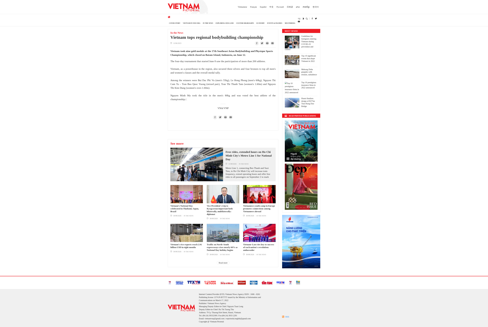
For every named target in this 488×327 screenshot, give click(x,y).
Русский (280, 7)
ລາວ (298, 7)
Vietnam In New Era (191, 23)
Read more (223, 263)
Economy (260, 23)
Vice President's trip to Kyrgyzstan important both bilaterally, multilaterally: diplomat (220, 210)
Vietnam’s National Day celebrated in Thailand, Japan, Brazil (184, 209)
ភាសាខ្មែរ (306, 7)
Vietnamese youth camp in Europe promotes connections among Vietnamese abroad (259, 209)
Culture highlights (245, 23)
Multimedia (290, 23)
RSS (287, 317)
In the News (208, 23)
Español (263, 7)
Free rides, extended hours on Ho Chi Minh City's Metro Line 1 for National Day (249, 155)
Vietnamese (242, 7)
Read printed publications (302, 116)
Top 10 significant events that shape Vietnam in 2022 (308, 58)
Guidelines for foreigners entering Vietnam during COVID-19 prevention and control (300, 43)
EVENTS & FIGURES (274, 23)
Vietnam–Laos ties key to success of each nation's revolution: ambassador (258, 247)
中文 (271, 7)
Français (253, 7)
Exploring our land (225, 23)
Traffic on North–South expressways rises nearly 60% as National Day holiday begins (222, 247)
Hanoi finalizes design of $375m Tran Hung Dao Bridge (308, 102)
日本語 (290, 7)
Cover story (174, 23)
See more (177, 143)
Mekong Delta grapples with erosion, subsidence (309, 72)
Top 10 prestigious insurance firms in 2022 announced (308, 85)
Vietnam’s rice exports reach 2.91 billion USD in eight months (186, 246)
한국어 (316, 7)
